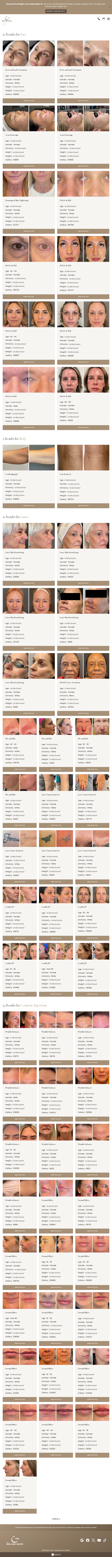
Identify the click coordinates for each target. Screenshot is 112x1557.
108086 (89, 1280)
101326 (88, 1449)
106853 (16, 1112)
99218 (15, 707)
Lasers (24, 517)
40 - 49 (13, 271)
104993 (16, 988)
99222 (88, 763)
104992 (52, 988)
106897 (16, 355)
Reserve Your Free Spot (56, 11)
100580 (16, 1168)
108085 (16, 1337)
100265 (89, 988)
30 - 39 (86, 744)
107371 (16, 225)
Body (22, 438)
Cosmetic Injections (34, 1005)
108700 (16, 1281)
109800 (52, 1225)
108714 (88, 1056)
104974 (53, 1113)
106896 (71, 356)
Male (15, 406)
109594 (71, 94)
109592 (52, 819)
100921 (70, 420)
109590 (71, 160)
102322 (52, 1449)
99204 (88, 875)
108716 (52, 1056)
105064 (53, 1337)
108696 (52, 1280)
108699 (52, 932)
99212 (88, 1169)
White (17, 83)
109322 (70, 577)
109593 (16, 577)
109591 (15, 160)
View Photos (28, 101)
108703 (16, 763)
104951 (16, 1393)
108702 (16, 290)
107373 (71, 290)
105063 (89, 931)
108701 (16, 931)
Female (16, 80)
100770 (89, 819)
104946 (89, 1393)
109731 (15, 1056)
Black (71, 696)
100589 (89, 1112)
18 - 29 (13, 969)
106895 (16, 421)
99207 (15, 819)
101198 (15, 1505)
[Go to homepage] (47, 18)
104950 (53, 1393)
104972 (89, 1337)
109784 (71, 707)
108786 (71, 225)
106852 (16, 499)
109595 (16, 94)
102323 (16, 1449)
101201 (52, 763)
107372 (16, 642)
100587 (16, 875)
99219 (70, 642)
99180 (15, 1225)
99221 (52, 1169)
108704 (71, 499)
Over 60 (49, 969)
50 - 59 (68, 402)
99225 (52, 875)
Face (23, 34)
